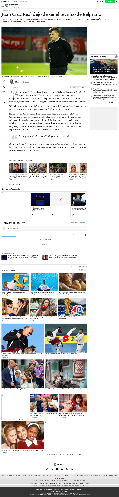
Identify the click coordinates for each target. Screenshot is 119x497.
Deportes (49, 475)
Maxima (87, 483)
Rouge (65, 480)
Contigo (45, 483)
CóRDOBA (4, 10)
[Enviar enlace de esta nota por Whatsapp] (3, 92)
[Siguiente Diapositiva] (85, 206)
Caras (100, 475)
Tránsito (85, 485)
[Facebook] (47, 469)
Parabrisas (60, 480)
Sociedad (30, 475)
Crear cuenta (82, 222)
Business (73, 475)
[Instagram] (62, 469)
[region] (44, 245)
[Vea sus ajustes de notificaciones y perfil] (116, 1)
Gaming (111, 475)
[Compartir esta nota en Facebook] (3, 81)
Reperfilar (66, 475)
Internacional (38, 475)
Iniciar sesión (74, 222)
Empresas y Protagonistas (84, 475)
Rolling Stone (67, 483)
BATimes (74, 480)
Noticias (95, 475)
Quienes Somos (43, 485)
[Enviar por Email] (3, 98)
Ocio (55, 475)
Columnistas (10, 475)
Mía (69, 480)
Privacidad (60, 485)
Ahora (3, 475)
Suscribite (110, 1)
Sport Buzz (75, 483)
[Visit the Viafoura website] (83, 267)
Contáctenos (52, 485)
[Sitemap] (72, 469)
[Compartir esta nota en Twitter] (3, 86)
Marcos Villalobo (22, 82)
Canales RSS (34, 485)
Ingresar (100, 1)
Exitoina (105, 475)
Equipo (66, 485)
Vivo (116, 475)
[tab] (8, 235)
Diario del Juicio (59, 478)
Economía (23, 475)
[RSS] (67, 469)
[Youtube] (57, 469)
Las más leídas (98, 56)
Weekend (47, 480)
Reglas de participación (75, 485)
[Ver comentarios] (116, 10)
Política (17, 475)
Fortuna (53, 480)
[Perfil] (59, 465)
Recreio (81, 483)
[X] (52, 469)
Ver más (112, 102)
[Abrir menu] (2, 5)
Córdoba (59, 475)
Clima (44, 475)
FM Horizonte (81, 480)
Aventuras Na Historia (55, 483)
